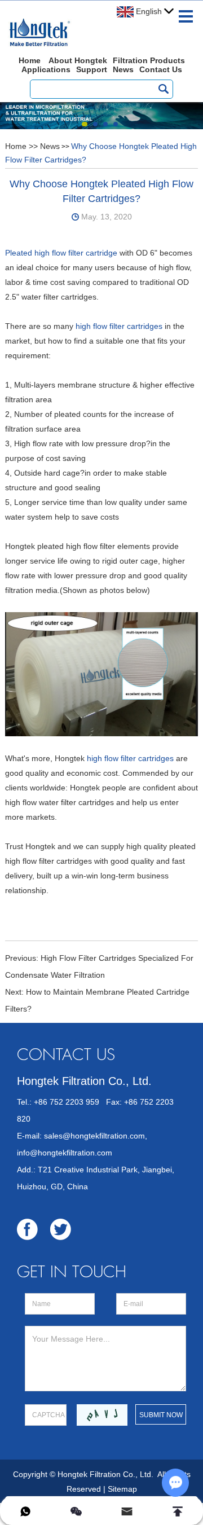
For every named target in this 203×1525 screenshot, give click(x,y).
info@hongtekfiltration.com (64, 1152)
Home (30, 60)
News (123, 69)
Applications (45, 69)
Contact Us (160, 69)
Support (91, 69)
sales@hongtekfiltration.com (94, 1135)
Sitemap (122, 1488)
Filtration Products (149, 60)
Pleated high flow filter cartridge (61, 252)
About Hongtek (77, 60)
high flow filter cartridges (117, 326)
